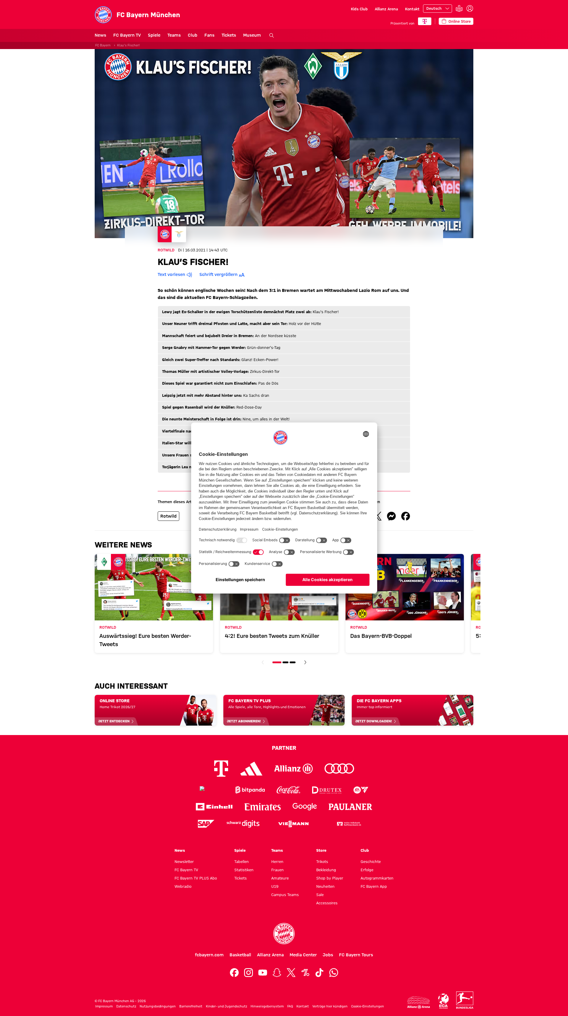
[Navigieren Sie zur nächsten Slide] (305, 662)
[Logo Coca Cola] (288, 790)
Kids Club (359, 9)
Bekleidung (326, 870)
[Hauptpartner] (424, 21)
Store (321, 850)
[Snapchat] (277, 972)
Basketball (240, 954)
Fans (209, 35)
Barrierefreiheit (190, 1006)
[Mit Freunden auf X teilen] (377, 516)
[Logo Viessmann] (293, 824)
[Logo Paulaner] (350, 807)
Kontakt (412, 9)
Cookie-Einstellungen (367, 1006)
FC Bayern (103, 45)
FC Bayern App (374, 886)
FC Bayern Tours (356, 954)
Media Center (303, 954)
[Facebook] (234, 972)
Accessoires (327, 903)
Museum (252, 35)
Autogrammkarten (377, 878)
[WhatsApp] (333, 972)
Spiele (154, 35)
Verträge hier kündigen (330, 1006)
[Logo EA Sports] (361, 790)
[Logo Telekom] (221, 768)
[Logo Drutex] (326, 790)
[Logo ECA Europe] (443, 1001)
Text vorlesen (171, 274)
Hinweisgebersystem (267, 1006)
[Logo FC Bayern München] (284, 933)
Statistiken (244, 870)
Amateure (280, 878)
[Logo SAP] (206, 824)
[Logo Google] (305, 806)
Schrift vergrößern (218, 274)
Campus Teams (285, 895)
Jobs (328, 954)
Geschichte (371, 861)
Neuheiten (325, 886)
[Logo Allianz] (293, 768)
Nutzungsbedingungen (158, 1006)
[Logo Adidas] (251, 768)
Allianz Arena (386, 9)
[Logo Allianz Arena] (418, 1003)
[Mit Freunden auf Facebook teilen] (405, 516)
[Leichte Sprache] (459, 8)
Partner (284, 748)
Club (192, 35)
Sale (320, 895)
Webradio (183, 886)
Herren (277, 861)
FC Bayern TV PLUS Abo (196, 878)
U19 (274, 886)
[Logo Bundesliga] (464, 1000)
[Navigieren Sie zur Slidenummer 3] (293, 662)
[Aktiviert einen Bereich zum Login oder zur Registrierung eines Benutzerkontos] (469, 8)
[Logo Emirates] (262, 806)
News (100, 35)
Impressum (104, 1006)
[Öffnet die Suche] (271, 35)
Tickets (229, 35)
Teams (174, 35)
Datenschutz (126, 1006)
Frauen (277, 870)
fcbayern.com (209, 954)
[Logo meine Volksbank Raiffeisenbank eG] (348, 824)
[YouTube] (262, 972)
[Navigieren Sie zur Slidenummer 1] (276, 662)
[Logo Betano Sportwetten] (212, 790)
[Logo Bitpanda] (250, 790)
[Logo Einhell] (214, 806)
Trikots (322, 861)
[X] (291, 972)
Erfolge (367, 870)
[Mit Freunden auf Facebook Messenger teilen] (391, 516)
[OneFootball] (305, 972)
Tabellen (241, 861)
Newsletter (184, 861)
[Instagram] (248, 972)
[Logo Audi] (339, 768)
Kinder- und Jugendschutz (226, 1006)
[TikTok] (319, 972)
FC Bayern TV (127, 35)
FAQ (290, 1006)
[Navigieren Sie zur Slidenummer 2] (285, 662)
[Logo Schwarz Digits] (243, 824)
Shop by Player (329, 878)
